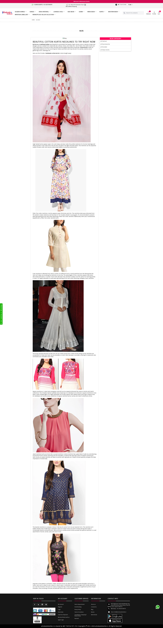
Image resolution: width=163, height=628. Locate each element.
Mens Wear (91, 11)
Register (60, 607)
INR (130, 4)
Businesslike (106, 44)
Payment (77, 618)
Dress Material (44, 11)
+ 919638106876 (38, 4)
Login (59, 609)
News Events (105, 50)
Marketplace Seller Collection (43, 14)
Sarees (32, 11)
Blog (92, 609)
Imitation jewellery (21, 14)
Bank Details (94, 614)
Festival (104, 41)
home (33, 20)
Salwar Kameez (20, 11)
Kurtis (101, 11)
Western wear (113, 11)
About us (93, 604)
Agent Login (61, 620)
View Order (60, 612)
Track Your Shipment (63, 614)
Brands (92, 612)
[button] (154, 13)
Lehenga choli (58, 11)
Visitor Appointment (80, 604)
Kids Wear (71, 11)
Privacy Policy (78, 609)
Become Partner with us (63, 617)
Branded (104, 47)
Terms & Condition (79, 612)
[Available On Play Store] (116, 4)
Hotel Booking (78, 607)
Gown (81, 11)
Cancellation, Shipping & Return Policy (80, 615)
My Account (61, 604)
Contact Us (94, 607)
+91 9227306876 (47, 4)
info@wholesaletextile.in (120, 612)
